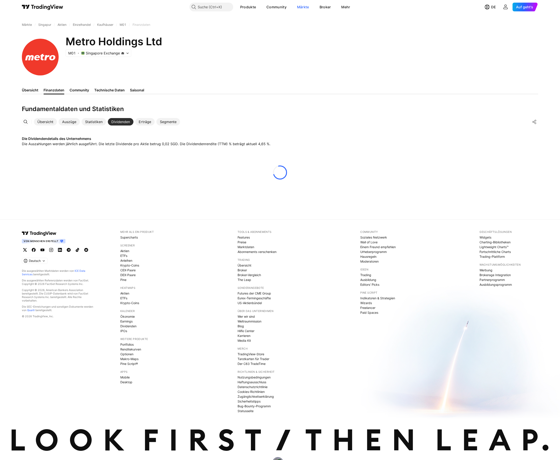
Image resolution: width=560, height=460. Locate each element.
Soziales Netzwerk (373, 237)
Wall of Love (369, 242)
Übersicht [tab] (30, 90)
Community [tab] (79, 90)
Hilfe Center (246, 331)
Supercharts (129, 237)
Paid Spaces (369, 312)
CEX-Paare (128, 270)
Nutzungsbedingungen (254, 377)
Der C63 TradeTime (252, 364)
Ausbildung (368, 280)
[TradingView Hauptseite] (42, 7)
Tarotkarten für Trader (253, 359)
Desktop (126, 382)
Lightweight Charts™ (494, 247)
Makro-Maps (129, 359)
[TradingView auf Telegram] (69, 250)
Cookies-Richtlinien (251, 392)
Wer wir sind (246, 316)
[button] (259, 7)
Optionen (126, 354)
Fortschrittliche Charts (495, 252)
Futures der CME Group (254, 293)
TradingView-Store (251, 354)
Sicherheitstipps (249, 401)
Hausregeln (368, 256)
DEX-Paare (128, 275)
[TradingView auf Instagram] (51, 250)
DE (493, 7)
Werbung (486, 270)
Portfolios (127, 344)
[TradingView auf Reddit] (86, 250)
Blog (241, 326)
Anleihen (126, 260)
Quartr (31, 310)
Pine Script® (129, 364)
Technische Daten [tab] (109, 90)
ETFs (123, 256)
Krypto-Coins (129, 265)
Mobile (125, 377)
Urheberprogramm (373, 252)
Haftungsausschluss (252, 382)
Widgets (485, 237)
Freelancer (367, 308)
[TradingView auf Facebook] (34, 250)
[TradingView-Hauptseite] (39, 233)
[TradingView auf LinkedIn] (60, 250)
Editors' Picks (369, 284)
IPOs (123, 331)
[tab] (45, 121)
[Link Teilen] (534, 121)
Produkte (248, 7)
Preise (242, 242)
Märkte (303, 7)
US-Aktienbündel (250, 303)
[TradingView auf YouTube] (42, 250)
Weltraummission (249, 321)
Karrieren (244, 336)
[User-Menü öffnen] (505, 7)
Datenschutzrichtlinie (253, 387)
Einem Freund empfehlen (378, 247)
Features (244, 237)
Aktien (124, 251)
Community (276, 7)
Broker (325, 7)
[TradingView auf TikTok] (77, 250)
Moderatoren (369, 261)
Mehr (345, 7)
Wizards (366, 303)
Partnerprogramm (492, 280)
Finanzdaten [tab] (54, 90)
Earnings (126, 321)
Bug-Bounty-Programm (254, 406)
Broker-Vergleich (249, 275)
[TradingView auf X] (25, 250)
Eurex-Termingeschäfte (254, 298)
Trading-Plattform (492, 256)
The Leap (244, 280)
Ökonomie (127, 316)
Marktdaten (246, 247)
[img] (123, 53)
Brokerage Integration (495, 275)
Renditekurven (130, 349)
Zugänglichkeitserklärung (256, 396)
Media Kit (244, 340)
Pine (123, 280)
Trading (365, 275)
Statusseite (246, 411)
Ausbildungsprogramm (496, 284)
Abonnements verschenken (257, 252)
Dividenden (128, 326)
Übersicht (244, 265)
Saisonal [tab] (137, 90)
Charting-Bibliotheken (495, 242)
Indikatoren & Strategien (377, 298)
